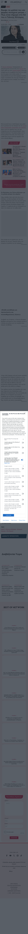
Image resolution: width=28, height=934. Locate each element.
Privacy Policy (22, 520)
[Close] (25, 413)
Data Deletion (6, 520)
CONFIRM (8, 515)
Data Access (14, 520)
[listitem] (14, 439)
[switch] (22, 442)
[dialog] (14, 467)
